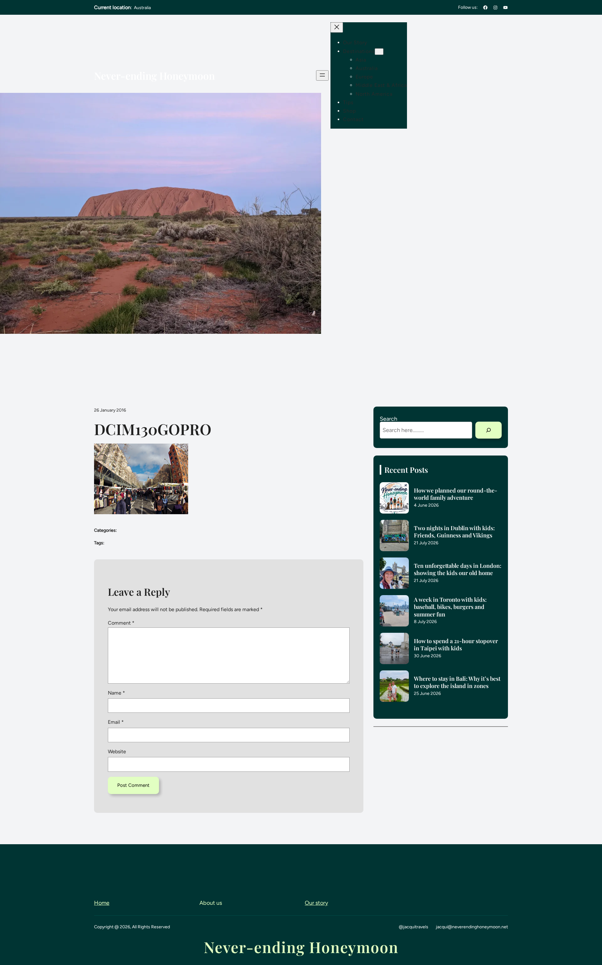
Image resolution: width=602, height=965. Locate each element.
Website (117, 751)
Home (101, 902)
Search (388, 418)
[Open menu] (322, 75)
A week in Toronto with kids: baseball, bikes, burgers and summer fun (450, 607)
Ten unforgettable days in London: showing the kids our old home (457, 569)
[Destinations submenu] (379, 51)
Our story (316, 902)
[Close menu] (336, 27)
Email (116, 722)
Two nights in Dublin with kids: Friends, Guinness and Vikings (454, 532)
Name (116, 693)
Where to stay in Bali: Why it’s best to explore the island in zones (457, 682)
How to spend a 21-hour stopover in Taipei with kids (456, 644)
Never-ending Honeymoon (154, 75)
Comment (121, 623)
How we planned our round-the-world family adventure (455, 494)
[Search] (488, 430)
